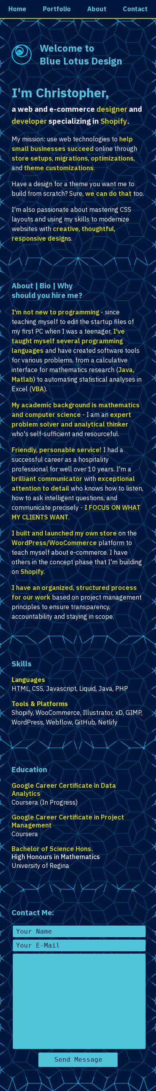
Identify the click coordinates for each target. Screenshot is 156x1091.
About (96, 9)
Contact (135, 9)
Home (17, 9)
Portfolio (57, 9)
